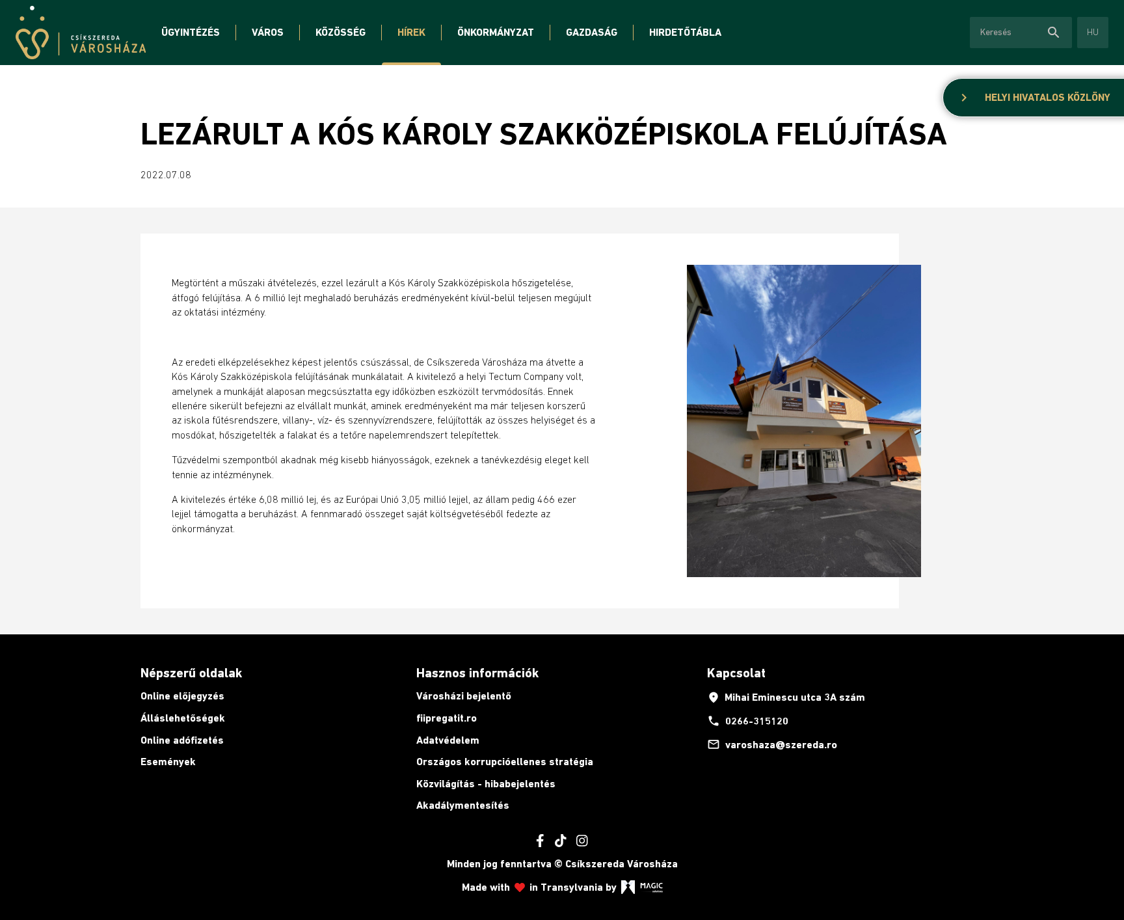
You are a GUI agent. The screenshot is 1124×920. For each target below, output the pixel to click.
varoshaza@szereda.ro (772, 744)
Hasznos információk (477, 673)
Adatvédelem (447, 740)
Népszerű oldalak (191, 673)
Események (168, 761)
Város (268, 32)
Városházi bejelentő (463, 696)
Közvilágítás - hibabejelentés (485, 784)
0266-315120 (747, 720)
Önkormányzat (495, 32)
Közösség (340, 32)
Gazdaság (591, 32)
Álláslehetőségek (182, 718)
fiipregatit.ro (446, 718)
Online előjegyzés (182, 696)
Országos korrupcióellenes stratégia (504, 761)
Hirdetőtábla (685, 32)
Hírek (411, 32)
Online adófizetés (182, 740)
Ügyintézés (190, 32)
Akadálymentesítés (462, 805)
